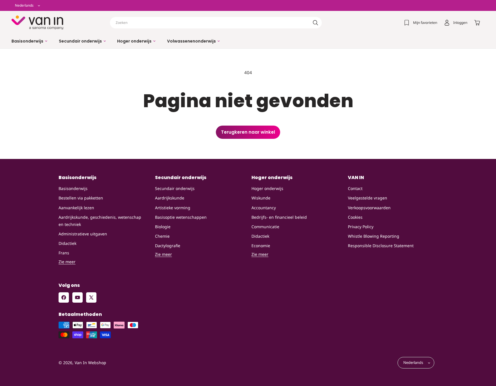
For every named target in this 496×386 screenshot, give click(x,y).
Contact (355, 188)
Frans (64, 253)
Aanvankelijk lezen (76, 207)
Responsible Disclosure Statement (381, 245)
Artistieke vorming (172, 207)
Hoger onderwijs (267, 188)
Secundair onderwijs (175, 188)
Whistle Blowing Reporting (373, 236)
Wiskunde (260, 198)
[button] (29, 41)
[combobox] (216, 22)
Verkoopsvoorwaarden (369, 207)
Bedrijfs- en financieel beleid (279, 217)
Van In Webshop (90, 363)
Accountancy (263, 207)
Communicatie (265, 226)
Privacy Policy (360, 226)
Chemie (162, 236)
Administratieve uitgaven (83, 234)
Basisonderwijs (73, 188)
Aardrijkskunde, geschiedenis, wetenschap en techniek (100, 220)
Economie (260, 245)
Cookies (355, 217)
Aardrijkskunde (169, 198)
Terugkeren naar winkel (248, 132)
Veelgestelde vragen (367, 198)
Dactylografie (167, 245)
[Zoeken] (315, 22)
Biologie (162, 226)
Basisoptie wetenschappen (181, 217)
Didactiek (67, 243)
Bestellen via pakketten (81, 198)
